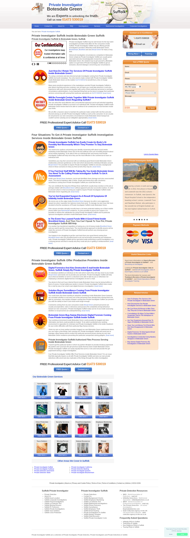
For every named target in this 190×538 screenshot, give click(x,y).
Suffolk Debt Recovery (91, 516)
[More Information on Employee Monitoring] (103, 429)
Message (128, 96)
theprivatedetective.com (131, 509)
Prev (126, 189)
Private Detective (50, 494)
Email (127, 72)
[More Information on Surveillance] (42, 390)
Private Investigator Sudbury (44, 469)
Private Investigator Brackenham (82, 472)
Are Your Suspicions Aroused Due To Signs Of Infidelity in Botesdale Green (140, 323)
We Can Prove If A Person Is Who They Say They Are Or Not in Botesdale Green (141, 312)
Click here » (42, 397)
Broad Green (96, 50)
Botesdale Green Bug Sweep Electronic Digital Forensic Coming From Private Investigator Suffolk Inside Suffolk (79, 316)
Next (34, 64)
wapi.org (145, 503)
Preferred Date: (130, 85)
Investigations (83, 26)
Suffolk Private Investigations (54, 509)
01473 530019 (80, 80)
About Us (61, 26)
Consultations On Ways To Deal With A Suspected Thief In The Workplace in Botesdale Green (140, 318)
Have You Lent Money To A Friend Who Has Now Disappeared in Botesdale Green (141, 329)
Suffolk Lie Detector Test (52, 503)
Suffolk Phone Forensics (92, 505)
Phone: (127, 79)
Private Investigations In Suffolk (95, 513)
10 (65, 63)
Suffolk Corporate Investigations (55, 500)
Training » (149, 54)
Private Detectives (90, 494)
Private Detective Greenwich (44, 471)
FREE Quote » (62, 128)
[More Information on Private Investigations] (103, 448)
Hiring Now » (133, 54)
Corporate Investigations (138, 26)
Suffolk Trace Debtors (52, 511)
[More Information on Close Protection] (42, 429)
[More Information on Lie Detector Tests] (42, 410)
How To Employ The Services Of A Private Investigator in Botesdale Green (141, 302)
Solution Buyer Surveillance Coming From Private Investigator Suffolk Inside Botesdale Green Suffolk (78, 291)
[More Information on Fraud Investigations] (83, 429)
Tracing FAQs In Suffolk (131, 527)
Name (127, 66)
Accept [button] (182, 534)
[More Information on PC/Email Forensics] (62, 410)
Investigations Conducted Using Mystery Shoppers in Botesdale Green (141, 340)
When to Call (129, 90)
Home (37, 26)
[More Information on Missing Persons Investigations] (62, 448)
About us (68, 483)
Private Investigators (57, 483)
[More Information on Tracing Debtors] (42, 448)
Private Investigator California (81, 467)
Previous (32, 64)
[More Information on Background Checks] (62, 390)
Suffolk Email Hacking (91, 511)
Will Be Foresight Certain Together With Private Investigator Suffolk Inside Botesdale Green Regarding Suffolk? (81, 98)
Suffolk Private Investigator (55, 491)
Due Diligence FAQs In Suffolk (133, 525)
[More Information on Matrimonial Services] (83, 390)
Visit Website (129, 216)
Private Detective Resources (133, 491)
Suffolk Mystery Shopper (92, 514)
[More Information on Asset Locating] (103, 410)
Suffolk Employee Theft (92, 509)
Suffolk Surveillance (91, 507)
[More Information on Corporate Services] (103, 390)
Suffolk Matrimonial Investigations (95, 503)
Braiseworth (65, 210)
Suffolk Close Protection (52, 513)
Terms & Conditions (109, 483)
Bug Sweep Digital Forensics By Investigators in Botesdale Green (138, 345)
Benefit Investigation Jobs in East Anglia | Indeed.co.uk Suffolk (140, 273)
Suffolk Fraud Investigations (54, 502)
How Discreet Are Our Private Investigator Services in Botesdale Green (141, 307)
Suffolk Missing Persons (52, 505)
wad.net (134, 496)
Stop (38, 64)
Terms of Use (96, 483)
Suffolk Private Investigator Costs (95, 518)
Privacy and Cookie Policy (81, 483)
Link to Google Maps (151, 154)
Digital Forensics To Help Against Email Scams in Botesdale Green (141, 335)
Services (97, 26)
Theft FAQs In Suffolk (130, 523)
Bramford (82, 50)
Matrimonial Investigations (115, 26)
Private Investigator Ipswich (80, 471)
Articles (128, 483)
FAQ (71, 26)
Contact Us (48, 26)
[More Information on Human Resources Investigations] (83, 448)
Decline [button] (170, 534)
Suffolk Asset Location (52, 498)
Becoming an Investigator (134, 267)
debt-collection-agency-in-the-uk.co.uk (134, 513)
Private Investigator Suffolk (50, 32)
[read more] (107, 93)
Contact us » (83, 128)
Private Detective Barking (80, 469)
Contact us (120, 483)
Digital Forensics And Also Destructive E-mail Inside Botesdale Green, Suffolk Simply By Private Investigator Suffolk (79, 269)
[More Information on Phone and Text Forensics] (83, 410)
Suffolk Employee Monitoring (94, 500)
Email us (140, 44)
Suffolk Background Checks (93, 498)
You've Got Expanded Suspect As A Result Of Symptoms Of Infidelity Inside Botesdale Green (77, 197)
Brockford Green (69, 188)
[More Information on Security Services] (62, 429)
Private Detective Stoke (42, 472)
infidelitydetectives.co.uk (140, 500)
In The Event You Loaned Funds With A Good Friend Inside (77, 219)
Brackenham (73, 50)
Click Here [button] (179, 530)
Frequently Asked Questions (134, 518)
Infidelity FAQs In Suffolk (131, 522)
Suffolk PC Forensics (51, 507)
